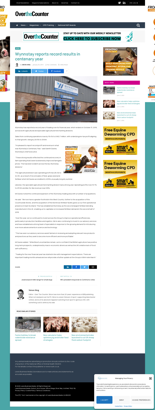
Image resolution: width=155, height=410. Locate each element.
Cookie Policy (119, 406)
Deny (121, 400)
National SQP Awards (67, 25)
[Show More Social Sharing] (66, 71)
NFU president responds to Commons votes (77, 280)
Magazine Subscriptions (40, 3)
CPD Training (48, 25)
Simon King (26, 65)
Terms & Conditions (43, 390)
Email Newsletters (23, 3)
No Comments (52, 65)
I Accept (104, 400)
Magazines (34, 25)
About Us (55, 3)
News (23, 25)
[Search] (138, 25)
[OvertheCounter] (32, 14)
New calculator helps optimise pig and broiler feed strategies (55, 337)
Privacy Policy (128, 406)
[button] (150, 378)
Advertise (64, 3)
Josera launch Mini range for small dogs (36, 280)
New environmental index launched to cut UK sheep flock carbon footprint (83, 337)
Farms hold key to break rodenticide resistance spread (25, 337)
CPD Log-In (133, 3)
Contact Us (75, 3)
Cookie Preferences (141, 400)
